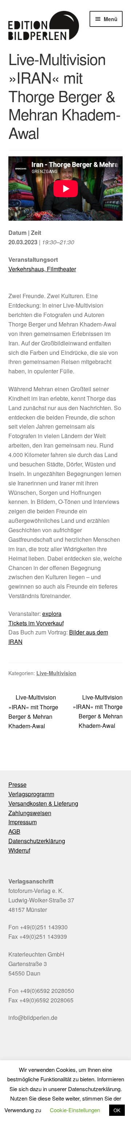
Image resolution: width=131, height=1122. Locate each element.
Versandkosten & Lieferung (43, 803)
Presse (17, 784)
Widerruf (19, 850)
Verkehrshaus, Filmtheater (42, 269)
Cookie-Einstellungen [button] (75, 1110)
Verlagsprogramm (31, 794)
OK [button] (117, 1110)
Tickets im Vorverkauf (36, 623)
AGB (14, 831)
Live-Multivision (56, 673)
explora (51, 613)
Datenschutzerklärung (36, 841)
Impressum (22, 822)
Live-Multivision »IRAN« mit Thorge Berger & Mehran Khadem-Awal (33, 711)
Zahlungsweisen (29, 813)
